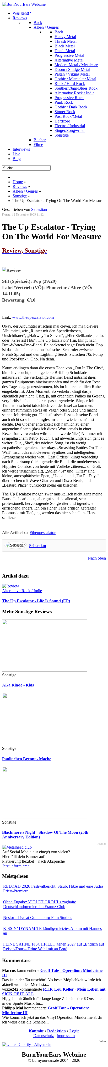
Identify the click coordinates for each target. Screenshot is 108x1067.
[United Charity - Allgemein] (26, 1044)
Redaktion (56, 1031)
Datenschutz (43, 1035)
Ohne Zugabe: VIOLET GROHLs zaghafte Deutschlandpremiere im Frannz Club (39, 904)
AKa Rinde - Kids (18, 685)
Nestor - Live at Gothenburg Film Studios (37, 917)
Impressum (66, 1035)
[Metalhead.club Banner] (17, 847)
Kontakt (36, 1031)
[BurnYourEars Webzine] (24, 4)
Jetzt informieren (16, 866)
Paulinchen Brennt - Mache (26, 759)
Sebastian (37, 545)
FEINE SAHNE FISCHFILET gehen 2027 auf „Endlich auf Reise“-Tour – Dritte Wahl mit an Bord (53, 946)
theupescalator (44, 532)
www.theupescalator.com (33, 317)
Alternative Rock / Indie (22, 590)
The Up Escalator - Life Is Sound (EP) (36, 601)
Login (74, 1031)
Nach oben (97, 558)
